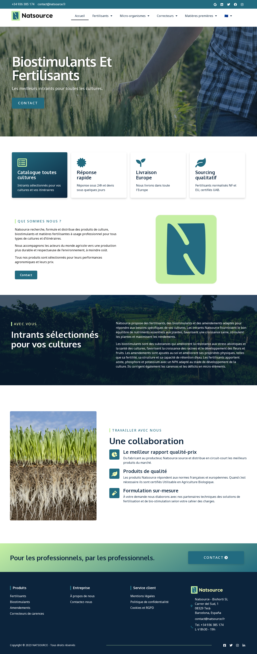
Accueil (80, 16)
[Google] (215, 4)
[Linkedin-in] (243, 645)
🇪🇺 (226, 16)
